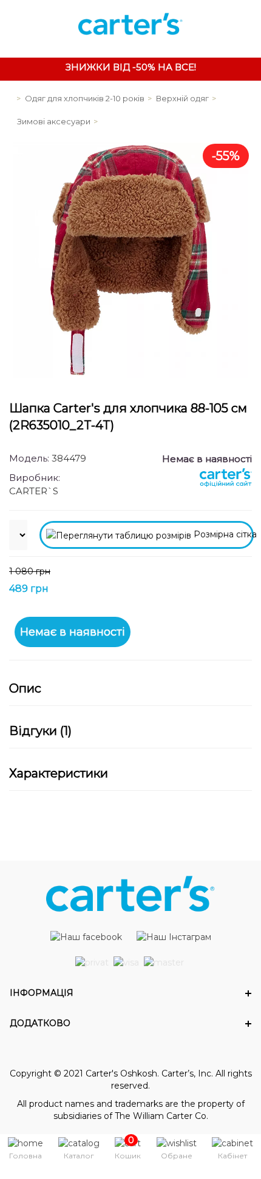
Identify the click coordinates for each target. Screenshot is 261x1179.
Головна (25, 1155)
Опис (25, 688)
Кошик (128, 1155)
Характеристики (58, 773)
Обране (176, 1155)
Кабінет (232, 1155)
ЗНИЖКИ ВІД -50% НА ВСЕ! (131, 67)
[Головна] (9, 98)
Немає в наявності (72, 632)
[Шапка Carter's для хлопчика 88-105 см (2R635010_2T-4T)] (130, 260)
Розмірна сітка (222, 534)
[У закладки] (237, 581)
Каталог (79, 1155)
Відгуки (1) (40, 730)
